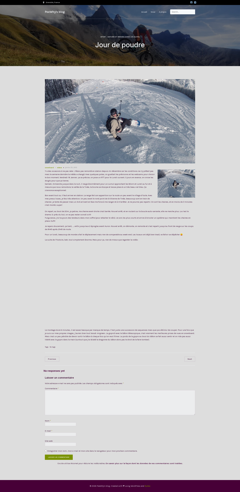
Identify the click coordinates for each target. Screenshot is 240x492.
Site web (49, 441)
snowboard (49, 168)
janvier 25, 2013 (71, 167)
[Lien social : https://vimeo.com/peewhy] (195, 2)
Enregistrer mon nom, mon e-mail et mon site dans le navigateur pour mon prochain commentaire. (92, 451)
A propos (162, 12)
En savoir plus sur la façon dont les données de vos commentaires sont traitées (144, 463)
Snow (153, 12)
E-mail (48, 431)
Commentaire (52, 388)
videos (59, 168)
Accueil (144, 12)
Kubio (147, 486)
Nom (48, 421)
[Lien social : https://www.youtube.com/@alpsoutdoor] (191, 2)
